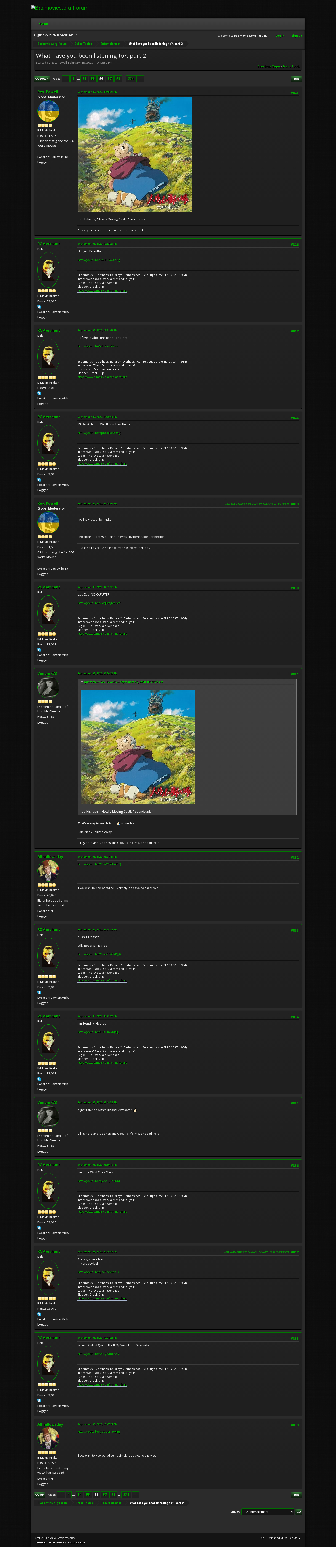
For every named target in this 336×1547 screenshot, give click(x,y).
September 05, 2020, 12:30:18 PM (97, 416)
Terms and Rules (277, 1537)
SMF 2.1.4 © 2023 (45, 1537)
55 (93, 79)
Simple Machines (66, 1537)
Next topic (291, 66)
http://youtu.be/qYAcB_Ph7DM (99, 1181)
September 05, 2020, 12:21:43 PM (97, 330)
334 (131, 79)
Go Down (41, 78)
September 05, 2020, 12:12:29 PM (97, 243)
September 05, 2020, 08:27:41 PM (97, 856)
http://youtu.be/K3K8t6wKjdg (98, 1032)
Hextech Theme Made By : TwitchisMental (60, 1542)
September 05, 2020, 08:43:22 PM (97, 1016)
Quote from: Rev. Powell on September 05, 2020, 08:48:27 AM (123, 682)
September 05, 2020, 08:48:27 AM (97, 91)
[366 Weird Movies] (39, 151)
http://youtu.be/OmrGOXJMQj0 (99, 954)
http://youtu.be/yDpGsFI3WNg (99, 1431)
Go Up (39, 1494)
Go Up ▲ (295, 1537)
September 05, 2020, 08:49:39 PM (97, 1102)
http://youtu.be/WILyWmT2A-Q (99, 1354)
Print (297, 78)
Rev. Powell (47, 91)
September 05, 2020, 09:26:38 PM (97, 1251)
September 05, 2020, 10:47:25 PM (97, 1424)
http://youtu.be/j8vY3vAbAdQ (98, 1272)
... (78, 79)
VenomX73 (47, 673)
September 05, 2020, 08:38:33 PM (97, 929)
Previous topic (269, 66)
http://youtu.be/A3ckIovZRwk (98, 346)
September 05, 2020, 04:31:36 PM (97, 587)
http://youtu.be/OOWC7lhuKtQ (99, 864)
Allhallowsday (50, 856)
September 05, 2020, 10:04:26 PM (97, 1337)
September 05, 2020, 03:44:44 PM (97, 503)
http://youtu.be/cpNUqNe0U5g (99, 433)
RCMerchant (48, 243)
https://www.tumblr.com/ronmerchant (102, 290)
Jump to (235, 1512)
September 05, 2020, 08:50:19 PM (97, 1164)
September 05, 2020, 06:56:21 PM (97, 673)
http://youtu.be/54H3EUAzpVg (99, 260)
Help (261, 1537)
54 (84, 79)
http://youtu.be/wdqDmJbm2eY (99, 603)
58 (118, 79)
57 (110, 79)
